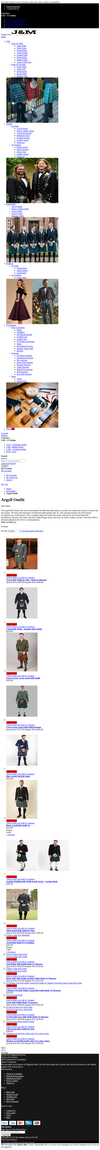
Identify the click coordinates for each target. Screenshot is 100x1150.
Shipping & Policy (13, 1078)
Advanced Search (8, 463)
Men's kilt (10, 1092)
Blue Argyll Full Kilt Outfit (18, 776)
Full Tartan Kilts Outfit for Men (20, 1029)
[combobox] (13, 461)
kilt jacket (10, 1099)
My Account (11, 475)
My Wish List (11, 477)
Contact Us (10, 1110)
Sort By (4, 531)
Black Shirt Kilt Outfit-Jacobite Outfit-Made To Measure (31, 978)
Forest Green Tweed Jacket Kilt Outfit (23, 678)
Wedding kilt (11, 1097)
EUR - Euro (11, 27)
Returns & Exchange (14, 1076)
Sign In (9, 480)
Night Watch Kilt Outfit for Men (20, 931)
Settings (4, 436)
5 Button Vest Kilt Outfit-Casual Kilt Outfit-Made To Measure (33, 990)
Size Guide (10, 1113)
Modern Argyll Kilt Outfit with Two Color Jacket (28, 1041)
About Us (10, 1083)
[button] (13, 577)
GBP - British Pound (14, 22)
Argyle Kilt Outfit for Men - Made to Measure (26, 580)
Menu (3, 37)
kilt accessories (12, 1101)
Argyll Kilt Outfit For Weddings (20, 943)
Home (8, 489)
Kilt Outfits (10, 491)
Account (4, 433)
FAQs (8, 1115)
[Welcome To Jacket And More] (23, 34)
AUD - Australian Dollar (16, 20)
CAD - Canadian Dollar (16, 25)
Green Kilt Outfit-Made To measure (22, 1002)
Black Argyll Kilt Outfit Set (18, 825)
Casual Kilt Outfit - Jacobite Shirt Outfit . (24, 629)
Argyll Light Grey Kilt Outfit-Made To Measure (27, 1017)
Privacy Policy (12, 1081)
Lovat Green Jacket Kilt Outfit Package (23, 727)
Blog (8, 1117)
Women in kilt (12, 1094)
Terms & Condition (14, 1074)
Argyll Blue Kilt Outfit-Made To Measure (24, 964)
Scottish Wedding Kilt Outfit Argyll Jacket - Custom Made (32, 881)
